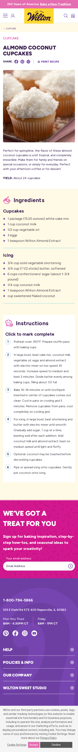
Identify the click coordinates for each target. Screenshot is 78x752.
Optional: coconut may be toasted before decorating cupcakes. (42, 456)
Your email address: (19, 558)
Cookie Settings (17, 744)
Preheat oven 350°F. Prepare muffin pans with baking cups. (42, 344)
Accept (34, 744)
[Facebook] (16, 62)
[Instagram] (25, 633)
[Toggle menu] (5, 15)
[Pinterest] (22, 62)
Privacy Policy (48, 737)
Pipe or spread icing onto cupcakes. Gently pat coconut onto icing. (43, 470)
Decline (56, 744)
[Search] (65, 15)
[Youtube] (34, 633)
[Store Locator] (72, 15)
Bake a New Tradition (55, 4)
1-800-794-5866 (18, 600)
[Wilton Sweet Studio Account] (12, 15)
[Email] (28, 62)
